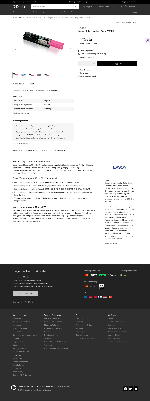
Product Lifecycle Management (57, 342)
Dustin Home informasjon (86, 338)
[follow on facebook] (125, 388)
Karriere (111, 325)
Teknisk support (82, 335)
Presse (110, 318)
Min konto (80, 328)
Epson (82, 28)
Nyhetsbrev (17, 358)
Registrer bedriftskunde (25, 293)
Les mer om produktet (20, 143)
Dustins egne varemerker (118, 332)
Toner (66, 18)
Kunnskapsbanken (59, 12)
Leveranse (17, 325)
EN (136, 12)
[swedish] (85, 297)
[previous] (16, 49)
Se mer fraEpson (111, 244)
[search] (76, 6)
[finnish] (100, 297)
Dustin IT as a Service (53, 322)
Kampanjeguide (19, 345)
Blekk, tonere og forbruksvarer (50, 18)
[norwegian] (90, 297)
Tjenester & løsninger (36, 12)
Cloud (46, 332)
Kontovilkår (17, 332)
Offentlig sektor (114, 338)
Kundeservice (76, 12)
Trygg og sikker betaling (129, 2)
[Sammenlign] (114, 7)
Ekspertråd (17, 368)
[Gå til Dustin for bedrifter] (20, 6)
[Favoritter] (121, 7)
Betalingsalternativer (21, 322)
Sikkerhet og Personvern (118, 342)
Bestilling (80, 318)
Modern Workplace (52, 325)
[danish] (95, 297)
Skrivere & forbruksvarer (28, 18)
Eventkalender (19, 365)
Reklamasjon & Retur (84, 325)
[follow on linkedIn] (131, 388)
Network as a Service (53, 328)
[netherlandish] (105, 297)
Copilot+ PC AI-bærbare (23, 375)
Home (15, 18)
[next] (71, 49)
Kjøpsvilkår (17, 318)
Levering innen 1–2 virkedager (78, 2)
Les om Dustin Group (116, 322)
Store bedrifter (114, 335)
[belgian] (110, 297)
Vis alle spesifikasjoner (21, 113)
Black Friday (18, 372)
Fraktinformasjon (20, 328)
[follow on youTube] (136, 388)
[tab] (18, 150)
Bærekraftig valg (114, 328)
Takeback (48, 345)
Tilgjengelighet (19, 342)
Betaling (79, 332)
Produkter (17, 12)
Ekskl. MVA (82, 43)
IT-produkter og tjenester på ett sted (24, 2)
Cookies (16, 338)
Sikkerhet (48, 338)
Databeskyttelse (51, 335)
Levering (79, 322)
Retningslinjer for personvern (25, 335)
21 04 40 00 (28, 302)
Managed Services (52, 318)
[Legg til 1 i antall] (94, 63)
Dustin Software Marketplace (56, 348)
